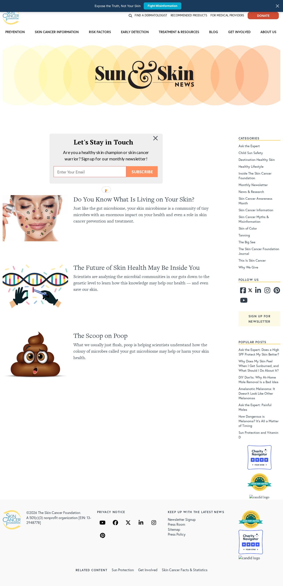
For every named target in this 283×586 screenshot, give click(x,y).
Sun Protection (123, 569)
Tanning (244, 235)
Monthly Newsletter (253, 185)
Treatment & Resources (179, 32)
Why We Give (248, 267)
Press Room (176, 524)
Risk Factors (100, 32)
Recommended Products (189, 15)
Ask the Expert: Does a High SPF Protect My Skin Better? (259, 351)
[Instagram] (267, 291)
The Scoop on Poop (100, 335)
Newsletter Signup (182, 519)
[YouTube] (102, 522)
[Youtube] (243, 301)
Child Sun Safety (251, 152)
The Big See (247, 242)
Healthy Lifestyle (251, 166)
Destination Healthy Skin (257, 159)
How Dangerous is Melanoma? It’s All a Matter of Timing (259, 421)
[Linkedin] (258, 291)
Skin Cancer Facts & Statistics (184, 569)
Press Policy (176, 534)
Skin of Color (248, 228)
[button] (103, 142)
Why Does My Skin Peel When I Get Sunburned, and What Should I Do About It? (259, 366)
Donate (263, 15)
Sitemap (174, 529)
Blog (213, 32)
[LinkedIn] (141, 522)
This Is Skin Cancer (252, 260)
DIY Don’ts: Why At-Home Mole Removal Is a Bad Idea (258, 379)
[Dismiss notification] (277, 6)
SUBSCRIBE (142, 171)
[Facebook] (243, 291)
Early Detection (135, 32)
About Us (268, 32)
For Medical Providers (227, 15)
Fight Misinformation (162, 6)
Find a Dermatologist (151, 15)
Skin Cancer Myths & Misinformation (254, 219)
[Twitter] (250, 291)
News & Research (251, 191)
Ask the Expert (249, 146)
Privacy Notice (111, 512)
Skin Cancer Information (57, 32)
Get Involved (239, 32)
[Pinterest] (276, 291)
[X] (128, 522)
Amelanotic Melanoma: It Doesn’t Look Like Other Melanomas (257, 393)
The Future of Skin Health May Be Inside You (136, 267)
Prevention (15, 32)
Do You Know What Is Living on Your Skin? (133, 199)
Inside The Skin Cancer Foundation (255, 175)
